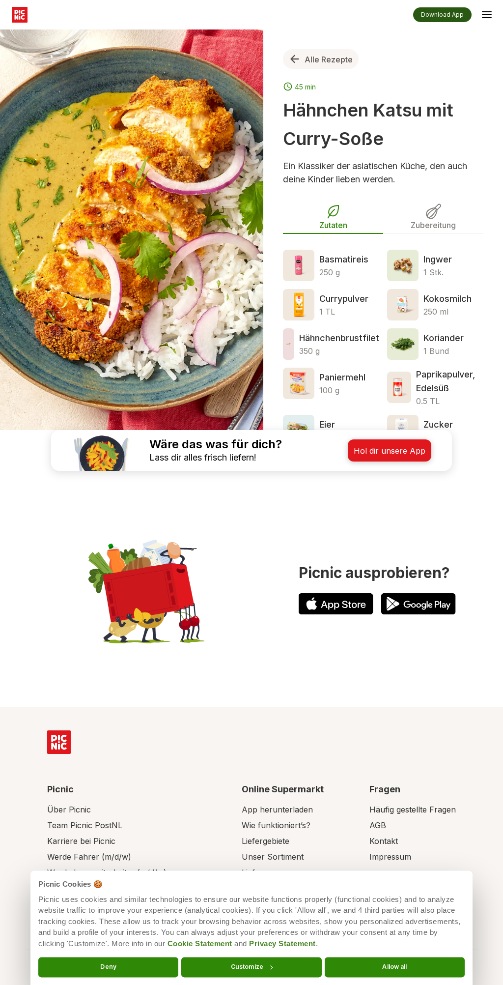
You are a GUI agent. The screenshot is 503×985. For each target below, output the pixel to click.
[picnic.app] (20, 15)
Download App (442, 14)
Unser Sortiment (273, 857)
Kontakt (383, 841)
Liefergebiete (265, 841)
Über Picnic (69, 809)
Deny (108, 966)
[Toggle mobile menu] (487, 16)
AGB (377, 825)
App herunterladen (277, 809)
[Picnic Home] (59, 742)
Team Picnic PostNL (84, 825)
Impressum (390, 857)
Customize (247, 966)
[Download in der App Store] (336, 603)
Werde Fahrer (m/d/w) (89, 857)
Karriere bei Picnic (81, 841)
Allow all (394, 966)
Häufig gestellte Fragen (412, 809)
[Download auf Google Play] (418, 603)
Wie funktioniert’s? (276, 825)
